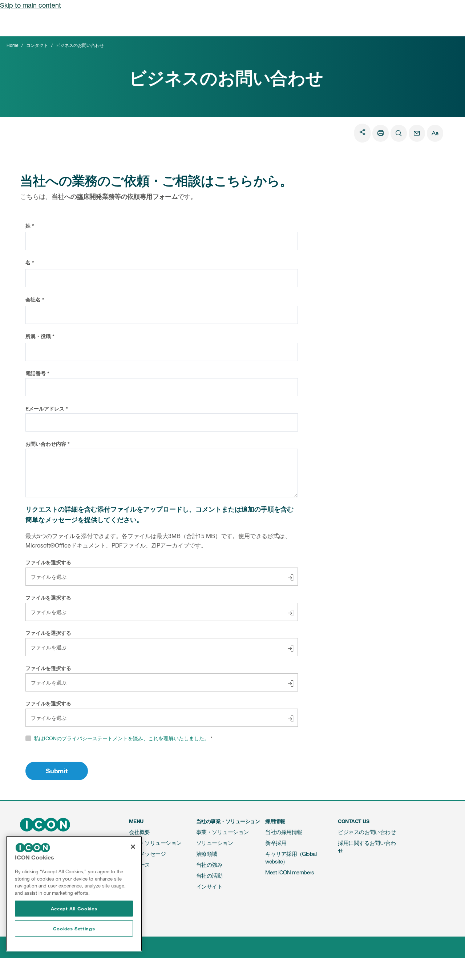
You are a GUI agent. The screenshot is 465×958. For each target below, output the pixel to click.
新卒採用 (275, 842)
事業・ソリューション (155, 842)
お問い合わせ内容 (45, 444)
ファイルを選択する (48, 562)
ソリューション (214, 842)
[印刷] (380, 133)
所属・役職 (38, 336)
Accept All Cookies (74, 908)
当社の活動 (209, 875)
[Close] (133, 847)
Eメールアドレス (44, 408)
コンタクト (37, 45)
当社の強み (209, 864)
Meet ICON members (289, 872)
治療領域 (206, 853)
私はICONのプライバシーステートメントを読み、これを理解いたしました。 (121, 738)
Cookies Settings (74, 928)
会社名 (33, 299)
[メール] (417, 133)
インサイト (209, 886)
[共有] (362, 132)
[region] (74, 893)
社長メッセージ (147, 853)
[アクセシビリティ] (435, 133)
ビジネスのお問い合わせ (367, 832)
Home (12, 45)
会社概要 (139, 832)
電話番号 (35, 373)
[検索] (399, 133)
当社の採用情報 (283, 832)
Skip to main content (30, 5)
